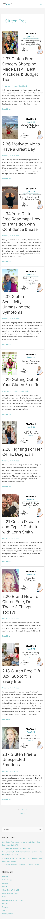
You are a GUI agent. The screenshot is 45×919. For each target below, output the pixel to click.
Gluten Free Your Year (10, 893)
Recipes (5, 907)
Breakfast (5, 876)
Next (22, 813)
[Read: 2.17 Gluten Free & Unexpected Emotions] (22, 738)
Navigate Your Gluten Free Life (13, 900)
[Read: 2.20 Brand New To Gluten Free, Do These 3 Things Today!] (22, 580)
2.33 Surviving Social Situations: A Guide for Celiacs (20, 864)
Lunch (4, 897)
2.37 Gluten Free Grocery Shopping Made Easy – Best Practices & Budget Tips (20, 69)
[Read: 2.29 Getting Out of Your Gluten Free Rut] (22, 363)
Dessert (5, 883)
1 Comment (6, 86)
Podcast (14, 86)
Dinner (4, 886)
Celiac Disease (7, 880)
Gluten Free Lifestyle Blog (11, 890)
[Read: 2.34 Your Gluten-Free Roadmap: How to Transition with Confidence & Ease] (22, 197)
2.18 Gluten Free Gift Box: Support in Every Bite (21, 676)
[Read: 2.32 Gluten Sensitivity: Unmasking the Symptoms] (22, 280)
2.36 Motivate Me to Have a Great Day (16, 848)
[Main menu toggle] (41, 4)
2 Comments (6, 391)
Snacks (4, 910)
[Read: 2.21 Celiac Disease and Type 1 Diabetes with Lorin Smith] (22, 505)
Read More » (6, 109)
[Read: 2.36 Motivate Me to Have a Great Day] (22, 127)
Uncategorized (7, 914)
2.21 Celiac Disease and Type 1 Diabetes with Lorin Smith (21, 526)
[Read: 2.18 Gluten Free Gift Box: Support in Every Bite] (22, 654)
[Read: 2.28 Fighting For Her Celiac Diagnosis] (22, 433)
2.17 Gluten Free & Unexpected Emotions (19, 759)
